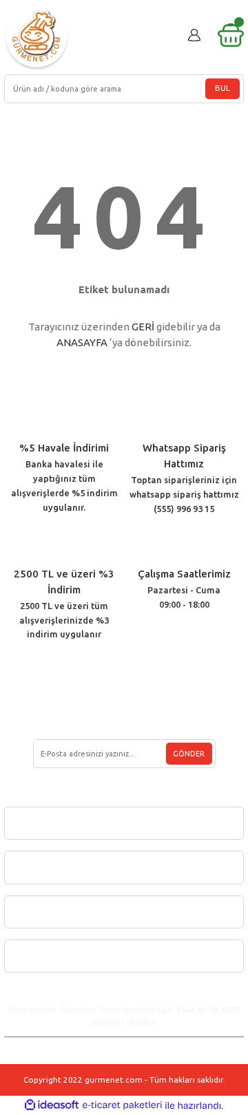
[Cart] (231, 35)
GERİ (143, 326)
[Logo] (36, 38)
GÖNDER (189, 754)
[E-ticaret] (122, 1105)
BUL (222, 88)
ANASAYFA (81, 342)
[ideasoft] (51, 1105)
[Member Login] (194, 35)
